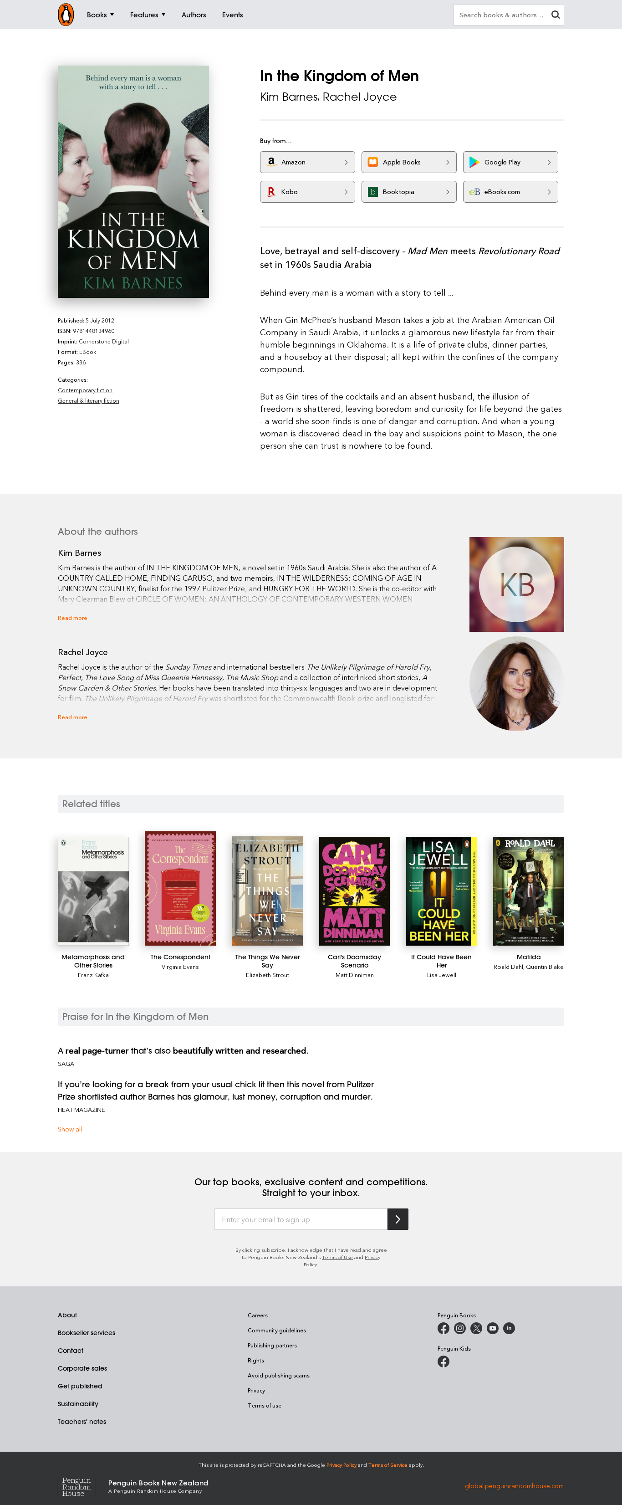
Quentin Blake (545, 966)
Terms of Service (388, 1465)
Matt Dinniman (355, 974)
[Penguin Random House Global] (83, 1485)
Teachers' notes (82, 1422)
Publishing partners (272, 1345)
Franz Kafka (93, 974)
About (67, 1315)
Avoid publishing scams (279, 1375)
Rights (256, 1360)
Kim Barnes (288, 96)
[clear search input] (555, 15)
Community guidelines (277, 1330)
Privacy (256, 1390)
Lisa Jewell (441, 974)
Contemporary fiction (85, 390)
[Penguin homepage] (66, 14)
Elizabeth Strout (267, 974)
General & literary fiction (88, 400)
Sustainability (78, 1404)
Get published (80, 1386)
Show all (70, 1129)
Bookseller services (86, 1333)
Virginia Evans (180, 966)
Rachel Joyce (360, 96)
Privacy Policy (341, 1465)
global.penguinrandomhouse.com (514, 1485)
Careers (258, 1315)
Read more (72, 617)
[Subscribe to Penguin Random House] (397, 1219)
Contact (70, 1350)
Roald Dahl (508, 966)
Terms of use (264, 1405)
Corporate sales (82, 1368)
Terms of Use (337, 1257)
